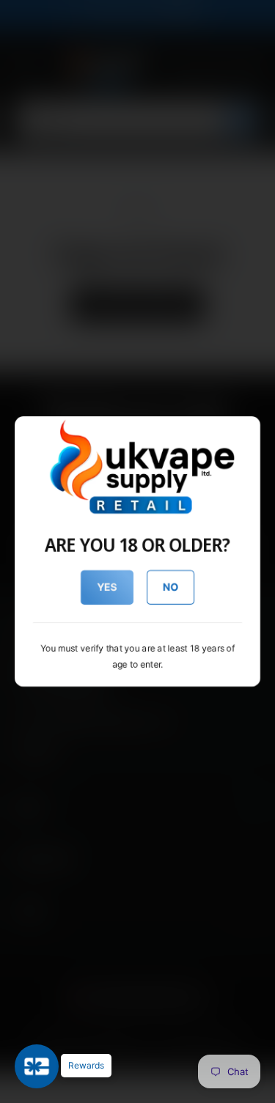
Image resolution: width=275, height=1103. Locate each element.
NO (170, 586)
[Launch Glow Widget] (37, 1066)
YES (107, 586)
